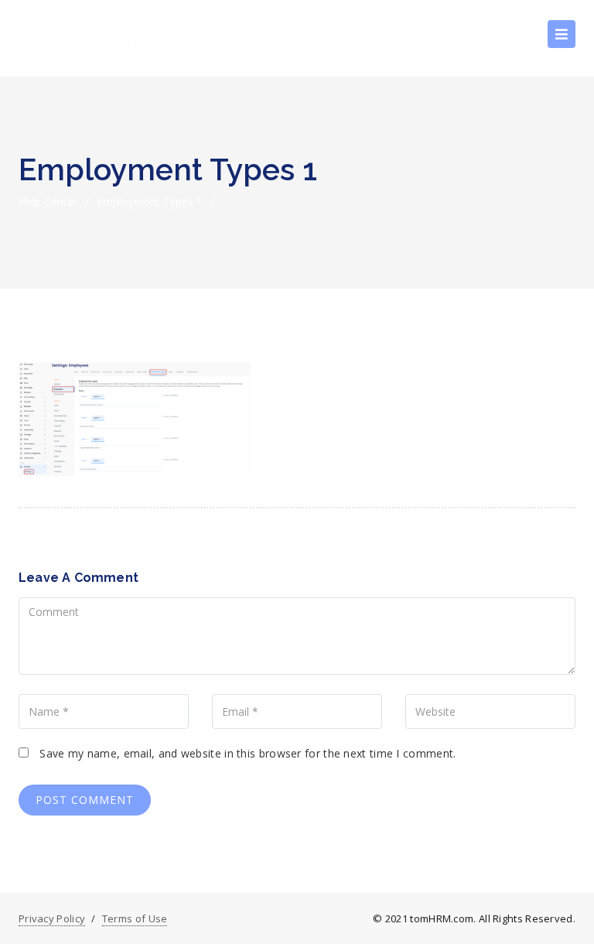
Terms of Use (135, 918)
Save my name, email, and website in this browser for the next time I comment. (247, 753)
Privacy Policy (52, 918)
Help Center (48, 201)
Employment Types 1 (150, 201)
